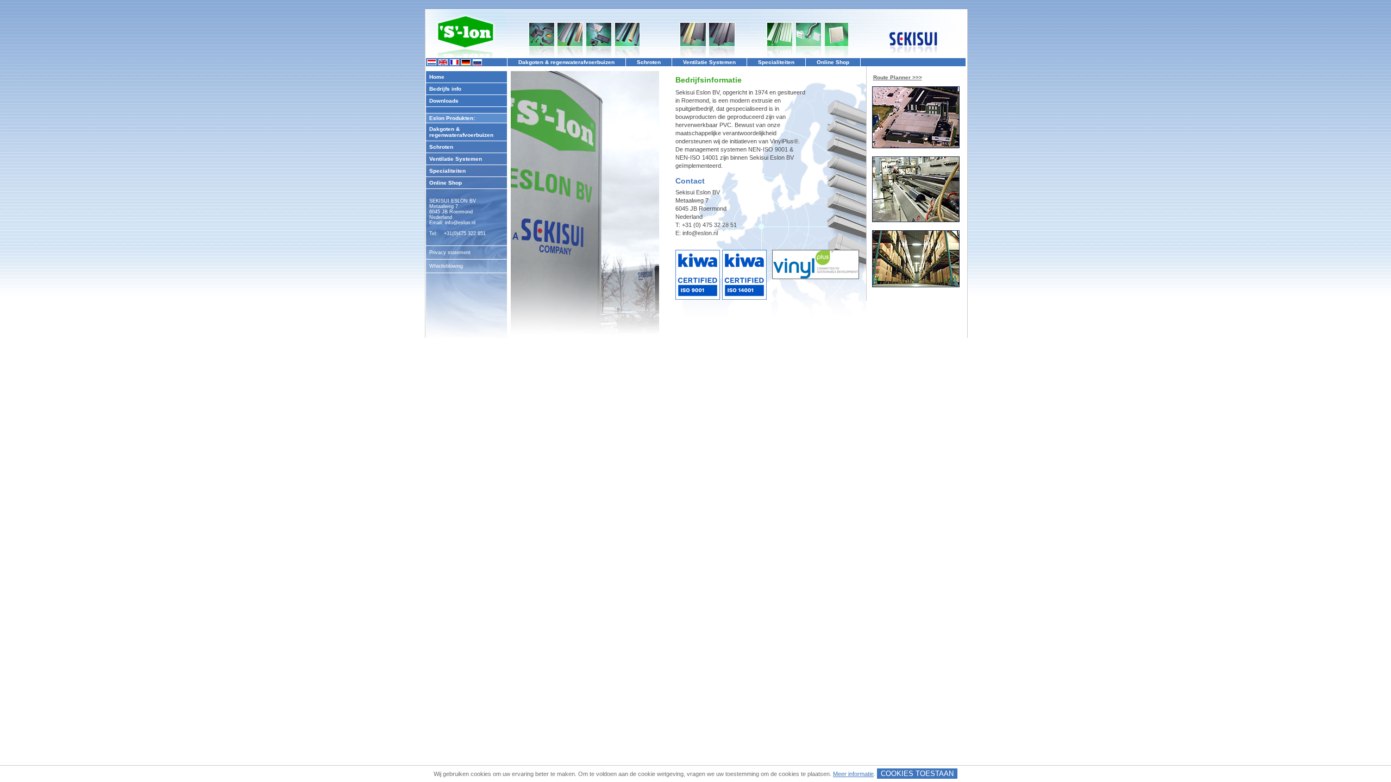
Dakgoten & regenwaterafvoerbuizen (461, 132)
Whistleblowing (446, 266)
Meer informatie (853, 774)
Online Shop (445, 183)
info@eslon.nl (460, 222)
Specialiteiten (447, 171)
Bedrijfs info (445, 89)
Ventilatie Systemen (455, 159)
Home (436, 77)
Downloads (444, 101)
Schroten (441, 147)
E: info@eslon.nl (696, 233)
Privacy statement (450, 252)
